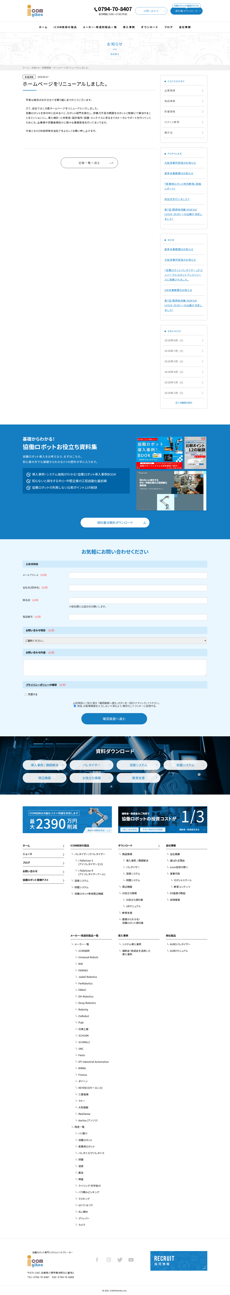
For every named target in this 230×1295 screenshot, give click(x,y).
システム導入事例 (131, 944)
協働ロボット (85, 1140)
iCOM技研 (83, 951)
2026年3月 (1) (173, 382)
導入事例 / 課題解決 (137, 860)
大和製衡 (83, 1107)
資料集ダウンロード (186, 10)
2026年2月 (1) (173, 393)
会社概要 (175, 854)
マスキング (83, 1199)
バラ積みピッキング (88, 1192)
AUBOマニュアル (179, 951)
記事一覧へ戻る (89, 163)
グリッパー (83, 1218)
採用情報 (175, 900)
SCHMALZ (84, 1042)
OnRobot (83, 1016)
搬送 (80, 1172)
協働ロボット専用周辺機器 (88, 893)
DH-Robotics (85, 996)
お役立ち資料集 (134, 900)
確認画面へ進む (114, 718)
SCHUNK (83, 1035)
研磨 (80, 1159)
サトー (81, 1101)
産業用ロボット (86, 1146)
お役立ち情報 (129, 893)
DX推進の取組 (177, 893)
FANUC (82, 990)
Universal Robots (88, 957)
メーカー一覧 (81, 944)
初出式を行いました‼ (177, 199)
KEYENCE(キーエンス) (90, 1088)
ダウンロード (149, 27)
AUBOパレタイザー (180, 944)
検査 (80, 1179)
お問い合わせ (151, 11)
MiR (80, 964)
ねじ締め (83, 1212)
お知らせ (35, 67)
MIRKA (82, 1068)
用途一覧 (79, 1127)
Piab (81, 1022)
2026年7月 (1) (173, 351)
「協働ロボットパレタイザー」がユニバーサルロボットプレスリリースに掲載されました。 (183, 274)
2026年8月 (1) (173, 340)
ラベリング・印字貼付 (89, 1186)
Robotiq (83, 1009)
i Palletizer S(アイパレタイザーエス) (90, 862)
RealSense (84, 1114)
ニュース (27, 854)
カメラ (81, 1225)
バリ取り (82, 1133)
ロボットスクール (183, 880)
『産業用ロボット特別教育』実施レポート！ (182, 186)
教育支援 (127, 913)
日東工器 (83, 1029)
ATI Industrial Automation (93, 1062)
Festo (81, 1055)
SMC (81, 1049)
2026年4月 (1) (173, 372)
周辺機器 (127, 887)
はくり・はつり (85, 1205)
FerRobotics (85, 983)
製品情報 (169, 101)
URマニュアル (133, 906)
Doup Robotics (87, 1003)
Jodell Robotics (87, 977)
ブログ (168, 27)
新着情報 (46, 67)
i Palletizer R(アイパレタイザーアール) (91, 872)
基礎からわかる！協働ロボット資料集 (132, 920)
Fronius (82, 1075)
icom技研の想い (179, 867)
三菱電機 (83, 1094)
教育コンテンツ (182, 887)
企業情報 (169, 90)
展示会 (168, 132)
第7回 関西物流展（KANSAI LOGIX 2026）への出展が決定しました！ (183, 214)
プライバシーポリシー (37, 685)
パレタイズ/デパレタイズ (91, 1153)
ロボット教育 (171, 122)
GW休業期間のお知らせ (178, 290)
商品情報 (127, 854)
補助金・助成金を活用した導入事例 (136, 952)
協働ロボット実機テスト (36, 880)
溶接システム (81, 880)
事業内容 (175, 873)
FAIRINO (83, 970)
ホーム (43, 27)
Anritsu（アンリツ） (88, 1120)
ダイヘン (83, 1081)
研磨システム (81, 887)
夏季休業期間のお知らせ (178, 173)
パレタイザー (133, 867)
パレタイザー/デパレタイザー (89, 854)
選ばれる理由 (177, 860)
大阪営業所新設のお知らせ (180, 163)
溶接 (80, 1166)
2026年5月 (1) (173, 361)
